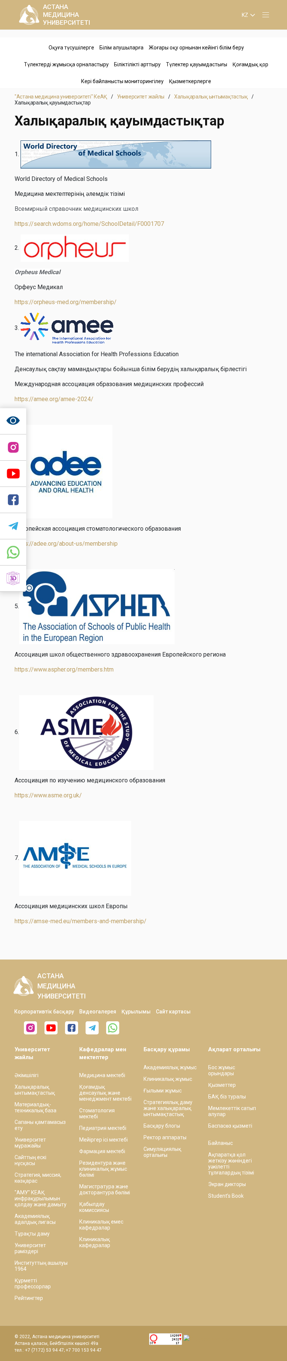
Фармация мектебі (102, 1151)
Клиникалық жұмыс (168, 1079)
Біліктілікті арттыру (137, 64)
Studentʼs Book (226, 1196)
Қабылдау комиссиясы (94, 1207)
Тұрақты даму (32, 1234)
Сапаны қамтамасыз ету (40, 1125)
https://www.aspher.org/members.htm (64, 669)
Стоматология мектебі (97, 1113)
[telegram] (13, 526)
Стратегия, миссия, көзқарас (38, 1178)
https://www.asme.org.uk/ (48, 795)
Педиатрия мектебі (102, 1128)
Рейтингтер (29, 1298)
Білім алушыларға (121, 48)
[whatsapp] (13, 552)
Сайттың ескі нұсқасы (30, 1160)
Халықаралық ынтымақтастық (211, 97)
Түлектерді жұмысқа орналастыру (66, 64)
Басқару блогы (162, 1126)
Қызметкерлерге (190, 81)
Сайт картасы (173, 1012)
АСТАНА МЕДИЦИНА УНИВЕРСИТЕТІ (66, 14)
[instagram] (13, 447)
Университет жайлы (140, 97)
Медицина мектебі (102, 1075)
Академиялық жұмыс (170, 1067)
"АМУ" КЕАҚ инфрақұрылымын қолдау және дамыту (41, 1198)
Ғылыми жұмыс (163, 1091)
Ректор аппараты (165, 1137)
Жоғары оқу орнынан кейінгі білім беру (196, 48)
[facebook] (71, 1027)
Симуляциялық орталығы (162, 1152)
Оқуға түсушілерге (71, 48)
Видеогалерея (97, 1012)
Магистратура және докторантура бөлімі (104, 1189)
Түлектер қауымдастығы (196, 64)
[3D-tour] (13, 579)
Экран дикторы (227, 1184)
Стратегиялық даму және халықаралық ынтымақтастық (168, 1108)
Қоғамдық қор (250, 64)
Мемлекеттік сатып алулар (232, 1111)
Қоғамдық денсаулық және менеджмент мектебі (105, 1093)
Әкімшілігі (26, 1075)
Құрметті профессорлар (33, 1283)
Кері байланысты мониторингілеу (122, 81)
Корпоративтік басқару (44, 1012)
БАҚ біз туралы (227, 1097)
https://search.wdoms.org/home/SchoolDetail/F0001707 (89, 223)
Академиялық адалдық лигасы (35, 1219)
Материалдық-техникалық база (35, 1107)
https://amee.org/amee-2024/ (54, 399)
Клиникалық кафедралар (94, 1242)
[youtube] (51, 1027)
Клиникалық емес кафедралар (101, 1225)
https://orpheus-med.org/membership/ (66, 302)
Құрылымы (136, 1012)
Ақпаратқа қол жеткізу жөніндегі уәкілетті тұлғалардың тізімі (231, 1164)
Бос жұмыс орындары (221, 1070)
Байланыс (220, 1143)
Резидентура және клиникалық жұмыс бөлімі (103, 1169)
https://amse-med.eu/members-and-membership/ (80, 921)
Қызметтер (222, 1085)
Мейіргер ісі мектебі (103, 1140)
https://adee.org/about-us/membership (66, 543)
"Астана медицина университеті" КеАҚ (61, 97)
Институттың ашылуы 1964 (41, 1266)
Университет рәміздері (30, 1248)
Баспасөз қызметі (230, 1126)
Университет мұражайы (30, 1143)
